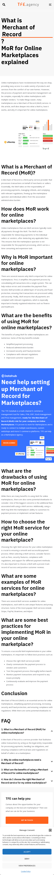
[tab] (27, 731)
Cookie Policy (26, 871)
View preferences (27, 865)
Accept (27, 851)
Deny (27, 858)
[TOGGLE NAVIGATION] (43, 4)
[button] (50, 830)
